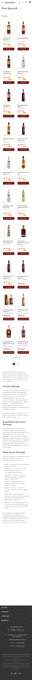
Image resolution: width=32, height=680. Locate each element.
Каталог (4, 607)
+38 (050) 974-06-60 (16, 627)
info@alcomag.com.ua (17, 630)
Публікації (5, 616)
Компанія (4, 611)
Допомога (4, 620)
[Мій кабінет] (26, 2)
